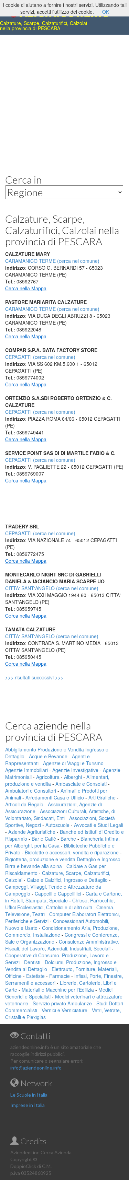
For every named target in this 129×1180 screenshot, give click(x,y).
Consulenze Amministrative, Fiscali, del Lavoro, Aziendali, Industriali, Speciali (62, 945)
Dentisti (32, 962)
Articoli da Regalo (24, 804)
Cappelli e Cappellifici (58, 893)
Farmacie (59, 975)
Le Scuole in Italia (28, 1095)
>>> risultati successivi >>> (46, 677)
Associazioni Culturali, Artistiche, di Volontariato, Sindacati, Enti (60, 814)
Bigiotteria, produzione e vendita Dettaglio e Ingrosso (62, 859)
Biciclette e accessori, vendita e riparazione (72, 852)
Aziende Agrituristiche (31, 831)
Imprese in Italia (27, 1105)
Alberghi (73, 776)
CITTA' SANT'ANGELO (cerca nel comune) (51, 588)
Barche (68, 838)
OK (105, 11)
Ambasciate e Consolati (81, 783)
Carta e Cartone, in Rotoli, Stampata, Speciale (63, 897)
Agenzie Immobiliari (26, 770)
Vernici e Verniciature (64, 1010)
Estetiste (35, 975)
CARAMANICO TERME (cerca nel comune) (52, 308)
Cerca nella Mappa (25, 288)
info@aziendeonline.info (36, 1068)
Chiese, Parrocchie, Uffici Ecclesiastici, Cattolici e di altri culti (60, 904)
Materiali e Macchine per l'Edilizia (58, 989)
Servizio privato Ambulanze (62, 1003)
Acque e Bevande (48, 756)
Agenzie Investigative (75, 770)
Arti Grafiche (102, 797)
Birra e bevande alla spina (33, 866)
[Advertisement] (64, 99)
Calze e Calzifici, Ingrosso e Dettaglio (67, 879)
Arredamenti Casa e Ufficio (54, 797)
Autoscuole (57, 824)
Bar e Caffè (44, 838)
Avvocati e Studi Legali (98, 824)
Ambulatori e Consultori (30, 790)
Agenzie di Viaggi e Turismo (73, 763)
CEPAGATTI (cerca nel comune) (40, 356)
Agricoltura (48, 776)
